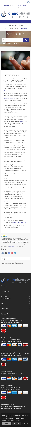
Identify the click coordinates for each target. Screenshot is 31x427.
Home (6, 28)
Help (12, 5)
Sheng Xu (6, 202)
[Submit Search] (26, 40)
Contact (3, 301)
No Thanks (16, 423)
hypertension (7, 90)
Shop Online (4, 296)
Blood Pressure (19, 263)
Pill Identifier (18, 5)
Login (5, 8)
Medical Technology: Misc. (8, 263)
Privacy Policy (4, 308)
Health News (9, 43)
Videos (18, 43)
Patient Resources (14, 28)
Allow (6, 423)
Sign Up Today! (22, 7)
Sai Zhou (21, 121)
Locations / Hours (13, 7)
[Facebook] (28, 2)
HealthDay (11, 246)
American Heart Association (19, 222)
